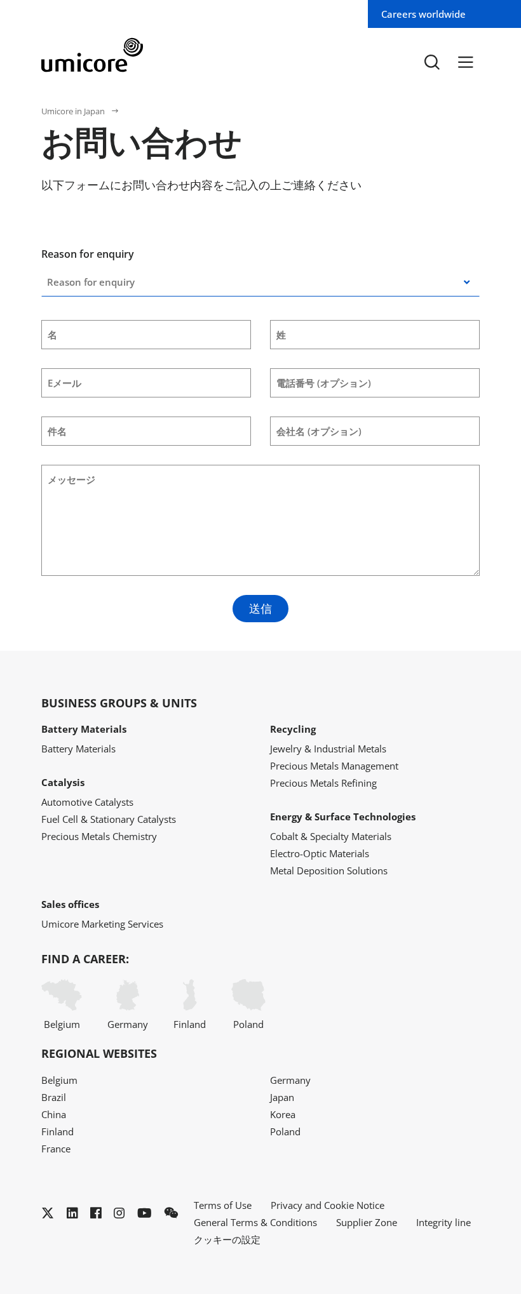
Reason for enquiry (87, 254)
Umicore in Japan (73, 111)
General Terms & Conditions (255, 1222)
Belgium (62, 1024)
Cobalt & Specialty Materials (330, 836)
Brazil (53, 1097)
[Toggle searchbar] (432, 62)
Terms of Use (223, 1205)
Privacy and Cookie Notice (327, 1205)
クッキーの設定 (227, 1239)
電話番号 (323, 383)
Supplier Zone (366, 1222)
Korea (282, 1114)
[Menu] (466, 62)
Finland (189, 1024)
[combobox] (92, 282)
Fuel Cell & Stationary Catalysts (108, 819)
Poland (248, 1024)
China (53, 1114)
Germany (127, 1024)
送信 (260, 608)
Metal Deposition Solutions (329, 870)
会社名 (319, 431)
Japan (282, 1097)
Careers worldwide (423, 14)
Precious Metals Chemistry (99, 836)
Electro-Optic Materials (319, 853)
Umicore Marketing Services (102, 923)
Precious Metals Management (334, 765)
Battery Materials (78, 748)
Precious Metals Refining (323, 783)
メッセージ (71, 479)
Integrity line (443, 1222)
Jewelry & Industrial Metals (328, 748)
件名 (57, 431)
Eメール (64, 383)
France (56, 1148)
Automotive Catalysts (87, 802)
